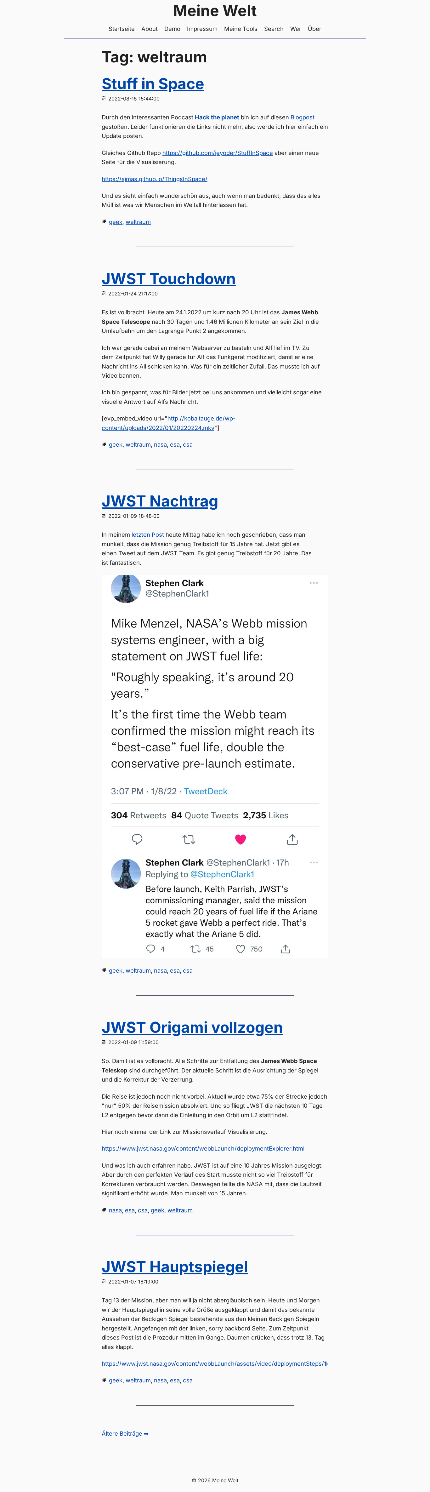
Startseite (122, 28)
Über (314, 28)
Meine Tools (240, 28)
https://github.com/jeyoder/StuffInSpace (217, 152)
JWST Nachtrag (160, 501)
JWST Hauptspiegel (175, 1266)
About (149, 28)
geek (115, 221)
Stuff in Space (153, 83)
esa (175, 444)
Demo (172, 28)
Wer (295, 28)
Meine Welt (215, 10)
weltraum (138, 221)
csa (188, 444)
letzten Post (148, 534)
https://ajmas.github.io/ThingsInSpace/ (154, 178)
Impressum (202, 28)
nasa (160, 444)
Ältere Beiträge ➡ (125, 1433)
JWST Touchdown (169, 278)
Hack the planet (217, 117)
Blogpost (302, 117)
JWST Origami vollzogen (192, 1027)
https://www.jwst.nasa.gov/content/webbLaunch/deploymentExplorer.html (203, 1148)
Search (274, 28)
